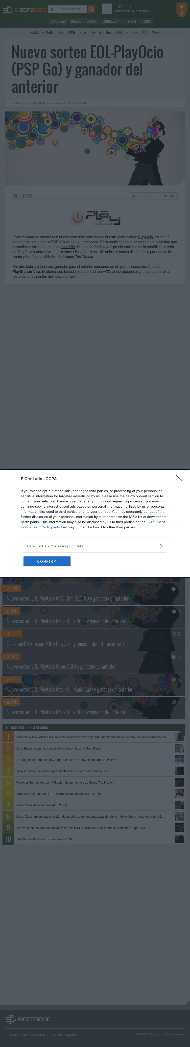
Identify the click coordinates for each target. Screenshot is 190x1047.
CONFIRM (47, 561)
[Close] (180, 479)
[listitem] (95, 546)
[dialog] (95, 524)
